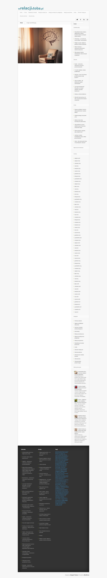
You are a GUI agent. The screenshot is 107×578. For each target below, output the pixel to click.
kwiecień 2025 (77, 168)
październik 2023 (78, 199)
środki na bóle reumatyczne (58, 504)
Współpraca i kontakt (32, 12)
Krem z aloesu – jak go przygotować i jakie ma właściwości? (44, 493)
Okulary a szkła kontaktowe (80, 94)
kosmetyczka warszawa (61, 464)
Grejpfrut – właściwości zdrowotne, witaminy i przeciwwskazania (27, 463)
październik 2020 (78, 237)
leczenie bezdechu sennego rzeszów (60, 466)
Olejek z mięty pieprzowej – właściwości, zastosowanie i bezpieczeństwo (28, 533)
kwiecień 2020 (77, 250)
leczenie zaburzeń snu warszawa (61, 475)
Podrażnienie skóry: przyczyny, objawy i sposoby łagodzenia (80, 373)
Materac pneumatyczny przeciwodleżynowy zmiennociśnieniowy (60, 478)
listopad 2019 (77, 263)
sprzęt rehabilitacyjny (59, 493)
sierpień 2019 (77, 271)
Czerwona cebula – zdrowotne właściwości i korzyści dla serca (27, 539)
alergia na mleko (59, 453)
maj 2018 (76, 289)
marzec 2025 (77, 171)
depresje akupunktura (61, 457)
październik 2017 (78, 306)
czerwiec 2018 (77, 286)
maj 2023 (76, 209)
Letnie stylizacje (42, 464)
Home (21, 12)
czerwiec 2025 (78, 163)
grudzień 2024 (77, 173)
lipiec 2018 (77, 283)
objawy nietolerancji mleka (62, 487)
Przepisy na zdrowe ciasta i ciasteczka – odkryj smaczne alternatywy (28, 527)
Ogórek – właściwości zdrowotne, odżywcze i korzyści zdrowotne (27, 518)
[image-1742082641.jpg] (40, 63)
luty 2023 (76, 214)
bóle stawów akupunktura (61, 456)
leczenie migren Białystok (61, 470)
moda (66, 485)
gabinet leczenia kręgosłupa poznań (61, 461)
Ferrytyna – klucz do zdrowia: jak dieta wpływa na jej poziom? (81, 76)
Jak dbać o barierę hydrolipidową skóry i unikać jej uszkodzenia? (80, 137)
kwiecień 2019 (77, 281)
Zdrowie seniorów (23, 16)
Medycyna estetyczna (42, 12)
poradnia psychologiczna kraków (61, 489)
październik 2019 (78, 265)
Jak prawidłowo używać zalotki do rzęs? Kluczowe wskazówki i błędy (80, 126)
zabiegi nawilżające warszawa (60, 497)
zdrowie (65, 500)
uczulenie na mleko (63, 494)
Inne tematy (77, 331)
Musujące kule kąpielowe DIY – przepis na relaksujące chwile (45, 469)
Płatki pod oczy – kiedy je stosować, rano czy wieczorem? (44, 510)
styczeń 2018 (77, 299)
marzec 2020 (77, 253)
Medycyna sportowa (68, 12)
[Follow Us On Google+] (87, 19)
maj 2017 (76, 312)
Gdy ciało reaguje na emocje (28, 522)
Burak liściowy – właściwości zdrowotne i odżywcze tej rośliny (28, 479)
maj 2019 (76, 278)
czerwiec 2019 (77, 276)
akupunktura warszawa (61, 452)
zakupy (59, 499)
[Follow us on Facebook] (80, 19)
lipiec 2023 (77, 204)
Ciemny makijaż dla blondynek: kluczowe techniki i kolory (45, 499)
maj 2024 (76, 189)
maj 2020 (76, 248)
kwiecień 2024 (77, 191)
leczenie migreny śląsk (60, 472)
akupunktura (57, 451)
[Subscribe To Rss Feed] (84, 19)
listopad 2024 (77, 176)
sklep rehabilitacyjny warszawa (61, 492)
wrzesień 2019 (77, 268)
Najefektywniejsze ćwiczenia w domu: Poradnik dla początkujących (80, 417)
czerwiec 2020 (78, 245)
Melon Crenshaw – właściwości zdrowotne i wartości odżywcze (80, 48)
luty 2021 (76, 230)
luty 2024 (76, 194)
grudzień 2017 (77, 301)
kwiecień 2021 (77, 224)
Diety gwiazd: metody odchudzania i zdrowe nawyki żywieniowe (81, 54)
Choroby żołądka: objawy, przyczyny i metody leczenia (80, 388)
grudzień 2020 (77, 235)
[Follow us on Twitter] (77, 19)
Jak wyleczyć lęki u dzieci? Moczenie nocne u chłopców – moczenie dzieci (28, 506)
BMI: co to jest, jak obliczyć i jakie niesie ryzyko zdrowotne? (28, 493)
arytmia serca (63, 455)
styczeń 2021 (77, 232)
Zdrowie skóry (31, 16)
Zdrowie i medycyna (82, 12)
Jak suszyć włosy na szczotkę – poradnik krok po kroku (45, 475)
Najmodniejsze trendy (43, 527)
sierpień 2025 (77, 160)
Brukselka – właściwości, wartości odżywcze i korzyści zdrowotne (28, 567)
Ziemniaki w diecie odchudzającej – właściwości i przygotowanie (28, 553)
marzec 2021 (77, 227)
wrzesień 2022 (77, 217)
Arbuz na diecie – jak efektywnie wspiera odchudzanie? (79, 82)
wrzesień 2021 (77, 222)
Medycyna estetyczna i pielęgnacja (55, 12)
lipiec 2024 (77, 186)
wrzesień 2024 (78, 181)
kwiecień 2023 (77, 212)
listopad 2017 (77, 304)
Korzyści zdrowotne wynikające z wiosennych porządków (27, 512)
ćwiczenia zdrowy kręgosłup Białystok (60, 502)
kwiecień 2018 (77, 291)
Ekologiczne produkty (26, 557)
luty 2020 (76, 255)
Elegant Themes (74, 575)
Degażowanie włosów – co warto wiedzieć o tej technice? (44, 454)
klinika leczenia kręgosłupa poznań (61, 463)
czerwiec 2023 (78, 207)
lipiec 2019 (77, 273)
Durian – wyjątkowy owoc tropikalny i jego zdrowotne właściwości (80, 401)
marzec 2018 (77, 294)
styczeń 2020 (77, 258)
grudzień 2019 (77, 260)
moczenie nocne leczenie (60, 483)
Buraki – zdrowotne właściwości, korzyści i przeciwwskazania (79, 65)
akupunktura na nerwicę (64, 451)
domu (60, 460)
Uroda (75, 12)
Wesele (40, 535)
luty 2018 (76, 296)
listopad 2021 (77, 219)
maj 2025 (76, 166)
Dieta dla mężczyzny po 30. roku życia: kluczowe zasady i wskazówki (81, 99)
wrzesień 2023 (77, 201)
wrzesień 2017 (77, 309)
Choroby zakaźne (78, 320)
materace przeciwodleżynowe (61, 476)
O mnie (25, 12)
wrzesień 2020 (78, 240)
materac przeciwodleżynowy (61, 480)
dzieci (62, 460)
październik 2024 (78, 178)
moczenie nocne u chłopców (60, 485)
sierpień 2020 (77, 242)
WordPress (86, 575)
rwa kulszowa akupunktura (62, 491)
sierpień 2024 (77, 183)
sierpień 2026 (77, 158)
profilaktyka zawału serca (61, 490)
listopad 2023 (77, 196)
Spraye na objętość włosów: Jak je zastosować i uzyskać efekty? (80, 111)
